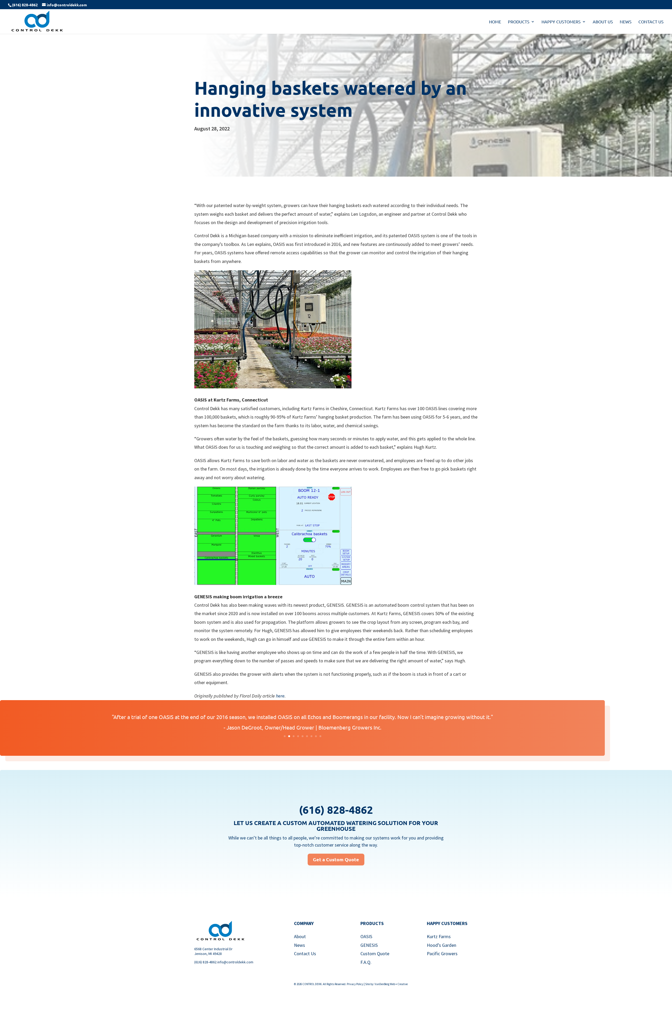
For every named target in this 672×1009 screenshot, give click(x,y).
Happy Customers (561, 22)
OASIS (366, 936)
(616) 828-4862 (205, 962)
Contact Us (651, 22)
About (300, 936)
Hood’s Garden (441, 945)
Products (518, 22)
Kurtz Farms (439, 936)
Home (495, 22)
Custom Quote (374, 953)
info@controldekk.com (235, 962)
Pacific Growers (442, 953)
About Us (603, 22)
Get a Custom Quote (336, 859)
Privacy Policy (355, 984)
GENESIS (369, 945)
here (280, 696)
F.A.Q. (365, 962)
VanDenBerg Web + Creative (391, 984)
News (626, 22)
